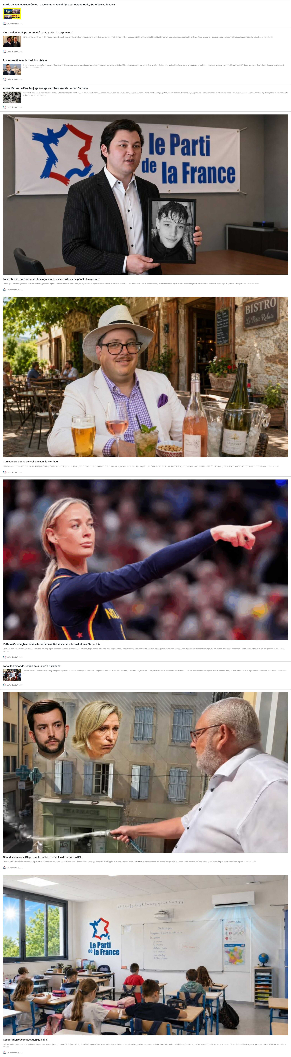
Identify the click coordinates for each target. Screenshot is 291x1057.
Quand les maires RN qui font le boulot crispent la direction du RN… (43, 857)
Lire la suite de (267, 37)
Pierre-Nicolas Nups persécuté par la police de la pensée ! (38, 32)
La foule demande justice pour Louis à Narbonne (31, 666)
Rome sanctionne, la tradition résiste (25, 60)
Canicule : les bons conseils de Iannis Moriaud (30, 461)
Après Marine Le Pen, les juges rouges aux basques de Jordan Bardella (45, 88)
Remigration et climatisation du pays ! (25, 1039)
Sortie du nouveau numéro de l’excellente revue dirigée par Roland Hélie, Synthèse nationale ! (59, 4)
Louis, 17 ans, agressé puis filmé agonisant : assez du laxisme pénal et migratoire (51, 279)
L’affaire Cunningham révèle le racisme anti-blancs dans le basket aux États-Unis (51, 644)
